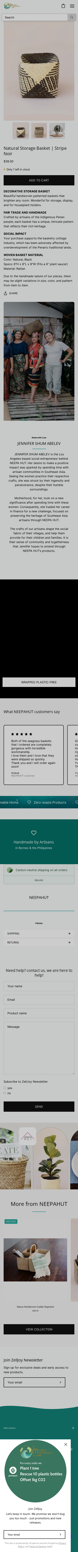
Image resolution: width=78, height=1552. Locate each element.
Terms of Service (37, 1546)
